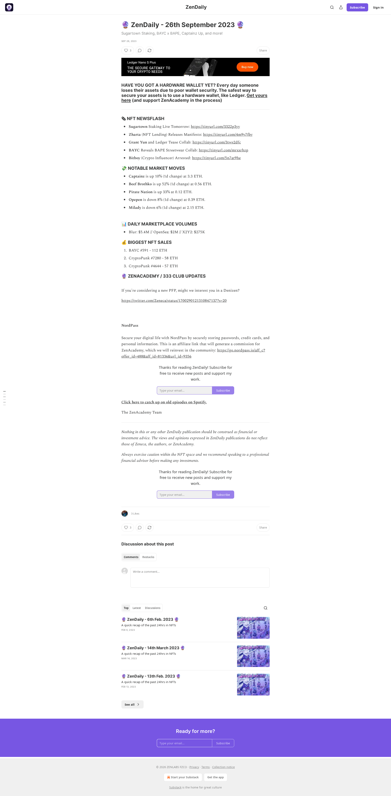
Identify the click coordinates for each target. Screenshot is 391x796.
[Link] (115, 93)
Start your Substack (185, 777)
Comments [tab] (131, 557)
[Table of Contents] (4, 398)
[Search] (332, 7)
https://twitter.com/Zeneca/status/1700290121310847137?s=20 (174, 301)
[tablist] (139, 557)
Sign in (378, 7)
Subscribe (357, 7)
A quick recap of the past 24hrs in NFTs (148, 625)
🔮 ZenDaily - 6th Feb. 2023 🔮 (150, 619)
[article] (195, 627)
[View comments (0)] (140, 50)
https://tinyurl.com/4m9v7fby (228, 135)
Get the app (215, 777)
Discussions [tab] (152, 608)
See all (130, 704)
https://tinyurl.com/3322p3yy (215, 127)
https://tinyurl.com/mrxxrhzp (223, 150)
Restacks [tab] (148, 557)
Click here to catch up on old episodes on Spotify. (164, 402)
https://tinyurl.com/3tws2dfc (216, 142)
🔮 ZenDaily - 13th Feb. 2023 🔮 (151, 676)
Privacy (194, 767)
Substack (175, 787)
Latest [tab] (137, 608)
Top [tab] (126, 608)
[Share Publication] (341, 7)
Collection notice (223, 767)
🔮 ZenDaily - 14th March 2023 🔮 (153, 648)
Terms (205, 767)
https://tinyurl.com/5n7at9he (216, 158)
